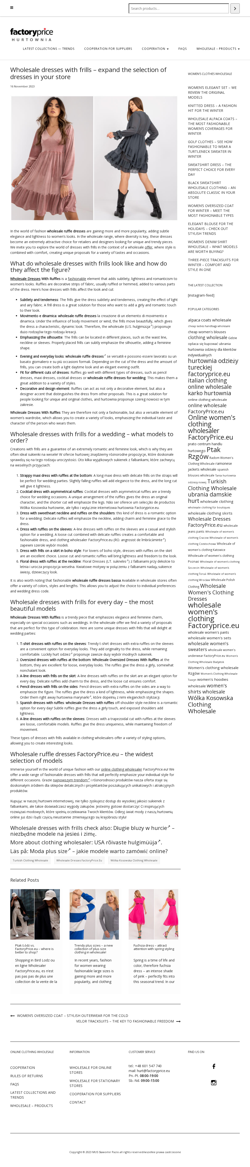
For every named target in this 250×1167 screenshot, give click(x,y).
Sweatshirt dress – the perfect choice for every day (211, 169)
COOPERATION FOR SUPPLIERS (108, 49)
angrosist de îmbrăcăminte (141, 539)
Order (24, 697)
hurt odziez (61, 654)
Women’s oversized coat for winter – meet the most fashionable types (211, 210)
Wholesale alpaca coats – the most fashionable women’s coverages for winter (212, 126)
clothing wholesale (207, 337)
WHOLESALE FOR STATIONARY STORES (95, 1083)
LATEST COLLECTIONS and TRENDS (33, 1095)
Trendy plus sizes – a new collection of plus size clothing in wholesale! (93, 949)
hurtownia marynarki (73, 697)
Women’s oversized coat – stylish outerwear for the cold (72, 1015)
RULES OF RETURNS (26, 1076)
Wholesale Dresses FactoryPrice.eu (79, 860)
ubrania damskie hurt (210, 498)
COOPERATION (154, 49)
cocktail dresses (69, 377)
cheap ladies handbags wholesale (209, 326)
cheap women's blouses (207, 332)
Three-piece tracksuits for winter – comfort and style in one (213, 265)
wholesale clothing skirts (210, 513)
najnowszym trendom (70, 780)
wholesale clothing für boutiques (209, 507)
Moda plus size (48, 851)
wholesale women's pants (208, 632)
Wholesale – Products (217, 49)
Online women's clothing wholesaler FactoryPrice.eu (211, 427)
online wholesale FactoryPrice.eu (207, 408)
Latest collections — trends (48, 49)
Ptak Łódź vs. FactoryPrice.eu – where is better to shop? (34, 949)
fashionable (77, 278)
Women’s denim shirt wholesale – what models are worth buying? (213, 246)
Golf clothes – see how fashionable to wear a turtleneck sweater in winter (210, 149)
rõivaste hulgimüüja (131, 842)
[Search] (235, 8)
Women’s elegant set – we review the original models (212, 92)
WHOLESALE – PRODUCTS (31, 1105)
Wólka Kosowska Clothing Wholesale (134, 860)
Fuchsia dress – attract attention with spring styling (154, 947)
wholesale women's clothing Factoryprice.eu (214, 615)
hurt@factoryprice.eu (153, 1070)
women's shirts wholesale (207, 688)
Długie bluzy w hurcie (140, 827)
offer (148, 247)
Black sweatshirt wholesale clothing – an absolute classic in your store (212, 190)
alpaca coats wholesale (209, 320)
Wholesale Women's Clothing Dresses (211, 592)
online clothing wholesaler (121, 769)
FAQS (182, 49)
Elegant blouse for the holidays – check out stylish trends (210, 228)
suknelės (119, 561)
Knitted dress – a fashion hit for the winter (212, 108)
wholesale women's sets (209, 637)
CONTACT (78, 1102)
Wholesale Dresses (25, 278)
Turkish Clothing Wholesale (30, 860)
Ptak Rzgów (204, 453)
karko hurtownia (209, 393)
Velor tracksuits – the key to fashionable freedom (125, 1021)
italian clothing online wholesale (210, 383)
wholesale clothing (216, 501)
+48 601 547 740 (148, 1066)
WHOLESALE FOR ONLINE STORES (91, 1070)
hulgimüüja (141, 326)
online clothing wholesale (207, 399)
